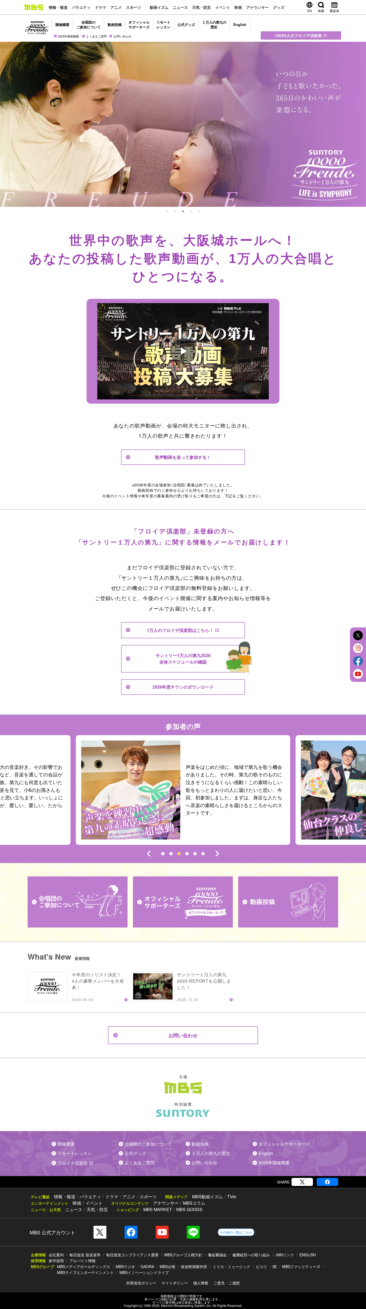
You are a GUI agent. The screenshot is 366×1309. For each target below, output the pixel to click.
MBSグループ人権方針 (183, 1254)
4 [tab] (191, 211)
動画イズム (159, 7)
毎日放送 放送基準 (84, 1254)
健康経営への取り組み (251, 1254)
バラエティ (81, 7)
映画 (238, 7)
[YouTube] (162, 1232)
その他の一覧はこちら (236, 1232)
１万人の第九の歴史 (214, 24)
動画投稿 (115, 24)
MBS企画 (167, 1266)
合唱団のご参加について (88, 24)
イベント (222, 7)
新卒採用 (56, 1260)
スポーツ (133, 7)
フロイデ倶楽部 (73, 1163)
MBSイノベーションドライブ (144, 1272)
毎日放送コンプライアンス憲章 (132, 1254)
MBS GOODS (189, 1209)
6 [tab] (203, 854)
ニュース (180, 7)
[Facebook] (327, 1182)
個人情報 (200, 1282)
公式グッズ (186, 24)
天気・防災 (201, 7)
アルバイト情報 (82, 1260)
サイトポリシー (175, 1282)
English (239, 24)
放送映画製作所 (194, 1266)
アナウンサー (257, 7)
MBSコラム (194, 1203)
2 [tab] (175, 211)
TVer (231, 1196)
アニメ (116, 7)
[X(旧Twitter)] (302, 1182)
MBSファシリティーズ (301, 1266)
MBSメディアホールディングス (83, 1266)
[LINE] (193, 1232)
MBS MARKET (157, 1209)
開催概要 (62, 24)
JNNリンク (284, 1254)
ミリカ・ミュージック (231, 1266)
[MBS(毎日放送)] (33, 7)
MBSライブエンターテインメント (85, 1272)
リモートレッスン (163, 24)
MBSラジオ (125, 1266)
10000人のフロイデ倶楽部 (298, 35)
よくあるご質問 (96, 36)
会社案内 (56, 1254)
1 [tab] (167, 211)
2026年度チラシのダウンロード (183, 687)
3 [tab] (183, 211)
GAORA (147, 1266)
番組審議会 (217, 1254)
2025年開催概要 (68, 36)
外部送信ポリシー (141, 1282)
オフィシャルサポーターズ (139, 24)
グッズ (278, 7)
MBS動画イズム (207, 1196)
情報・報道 (58, 7)
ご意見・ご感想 (227, 1282)
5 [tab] (199, 211)
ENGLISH (308, 1254)
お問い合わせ (122, 36)
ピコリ (261, 1266)
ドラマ (100, 7)
